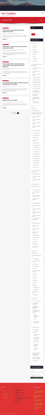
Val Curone (35, 278)
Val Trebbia (8, 13)
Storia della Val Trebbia (36, 327)
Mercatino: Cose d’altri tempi (19, 392)
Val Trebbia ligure (36, 289)
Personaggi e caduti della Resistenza (36, 345)
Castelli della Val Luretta (37, 84)
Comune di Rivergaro (37, 156)
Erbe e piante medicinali (36, 110)
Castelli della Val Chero (37, 77)
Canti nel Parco (17, 401)
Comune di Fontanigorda (37, 145)
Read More (4, 39)
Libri (35, 319)
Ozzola (14, 50)
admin (4, 33)
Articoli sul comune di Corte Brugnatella (13, 49)
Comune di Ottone (36, 151)
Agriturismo (35, 45)
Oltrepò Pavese (36, 264)
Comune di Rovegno (37, 160)
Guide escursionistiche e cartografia (36, 316)
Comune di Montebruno (37, 149)
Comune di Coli (36, 137)
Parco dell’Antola (36, 266)
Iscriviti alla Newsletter (36, 184)
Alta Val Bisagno (36, 258)
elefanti (4, 69)
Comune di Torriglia (36, 162)
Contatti (34, 106)
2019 (42, 20)
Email (32, 370)
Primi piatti (35, 239)
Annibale (21, 68)
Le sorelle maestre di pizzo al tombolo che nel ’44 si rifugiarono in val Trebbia (15, 83)
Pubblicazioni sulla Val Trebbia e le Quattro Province (36, 311)
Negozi (35, 56)
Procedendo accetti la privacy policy (36, 375)
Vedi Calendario (15, 403)
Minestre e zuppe (36, 237)
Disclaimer (34, 108)
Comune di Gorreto (36, 147)
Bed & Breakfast (36, 52)
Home (40, 20)
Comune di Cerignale (37, 135)
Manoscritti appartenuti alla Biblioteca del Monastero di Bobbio (36, 354)
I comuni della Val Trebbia (36, 130)
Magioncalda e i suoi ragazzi (10, 100)
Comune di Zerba (36, 167)
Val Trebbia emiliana (36, 287)
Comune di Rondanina (37, 158)
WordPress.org (5, 397)
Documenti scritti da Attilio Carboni (12, 33)
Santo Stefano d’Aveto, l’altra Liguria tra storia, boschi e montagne (38, 396)
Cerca (32, 27)
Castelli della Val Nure (37, 86)
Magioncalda (19, 101)
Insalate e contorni (36, 235)
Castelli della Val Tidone (37, 88)
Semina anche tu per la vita (19, 395)
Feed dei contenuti (5, 393)
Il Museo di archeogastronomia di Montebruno (36, 307)
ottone (21, 33)
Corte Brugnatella (5, 50)
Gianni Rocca (11, 50)
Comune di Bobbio (36, 133)
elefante (24, 68)
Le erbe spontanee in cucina (37, 223)
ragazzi (22, 101)
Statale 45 (35, 268)
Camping (35, 54)
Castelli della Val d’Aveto (37, 82)
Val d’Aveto (35, 280)
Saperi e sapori (35, 298)
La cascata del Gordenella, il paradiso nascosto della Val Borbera (38, 392)
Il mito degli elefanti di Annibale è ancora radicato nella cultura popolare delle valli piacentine (13, 65)
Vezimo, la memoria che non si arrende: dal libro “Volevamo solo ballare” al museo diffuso (38, 404)
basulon (23, 49)
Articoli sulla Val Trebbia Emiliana (12, 68)
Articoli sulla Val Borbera (11, 101)
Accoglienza (34, 43)
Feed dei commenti (5, 395)
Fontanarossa (5, 86)
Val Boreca (35, 276)
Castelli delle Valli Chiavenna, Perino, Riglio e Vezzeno (36, 98)
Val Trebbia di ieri (36, 360)
